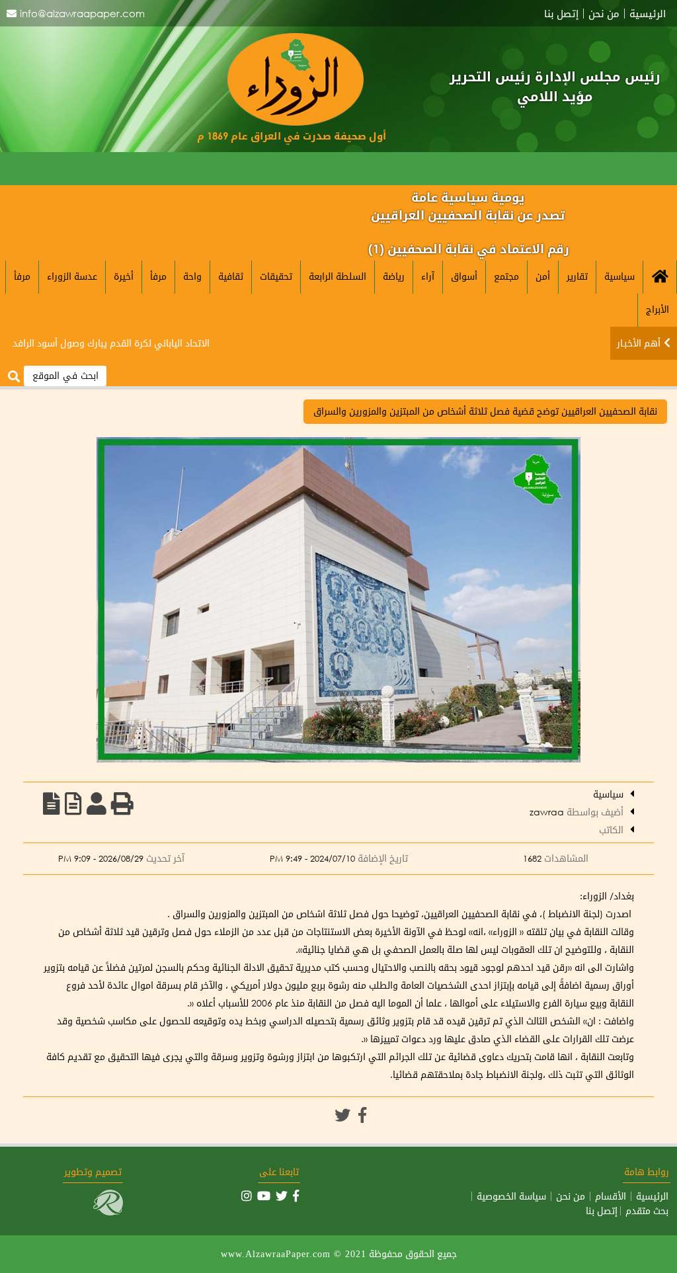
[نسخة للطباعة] (122, 803)
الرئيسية (647, 14)
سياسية (619, 276)
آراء (427, 276)
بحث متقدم (646, 1210)
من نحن (603, 14)
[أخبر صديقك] (96, 803)
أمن (543, 276)
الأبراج (657, 309)
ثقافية (230, 276)
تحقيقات (276, 276)
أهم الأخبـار (638, 343)
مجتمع (506, 276)
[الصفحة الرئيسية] (659, 277)
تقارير (577, 276)
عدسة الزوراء (72, 276)
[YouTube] (263, 1196)
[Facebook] (362, 1115)
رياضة (394, 276)
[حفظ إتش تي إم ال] (73, 803)
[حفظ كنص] (51, 803)
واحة (192, 276)
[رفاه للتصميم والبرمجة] (108, 1212)
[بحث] (14, 376)
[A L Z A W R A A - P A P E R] (295, 122)
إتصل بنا (561, 14)
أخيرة (124, 276)
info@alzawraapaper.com (82, 13)
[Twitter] (342, 1115)
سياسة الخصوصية (511, 1196)
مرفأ (158, 276)
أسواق (464, 276)
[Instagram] (246, 1196)
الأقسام (610, 1196)
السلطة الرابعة (337, 276)
